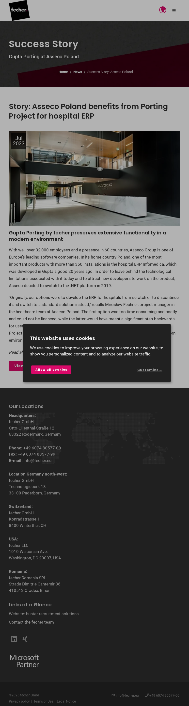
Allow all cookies (51, 369)
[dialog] (97, 353)
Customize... (149, 370)
